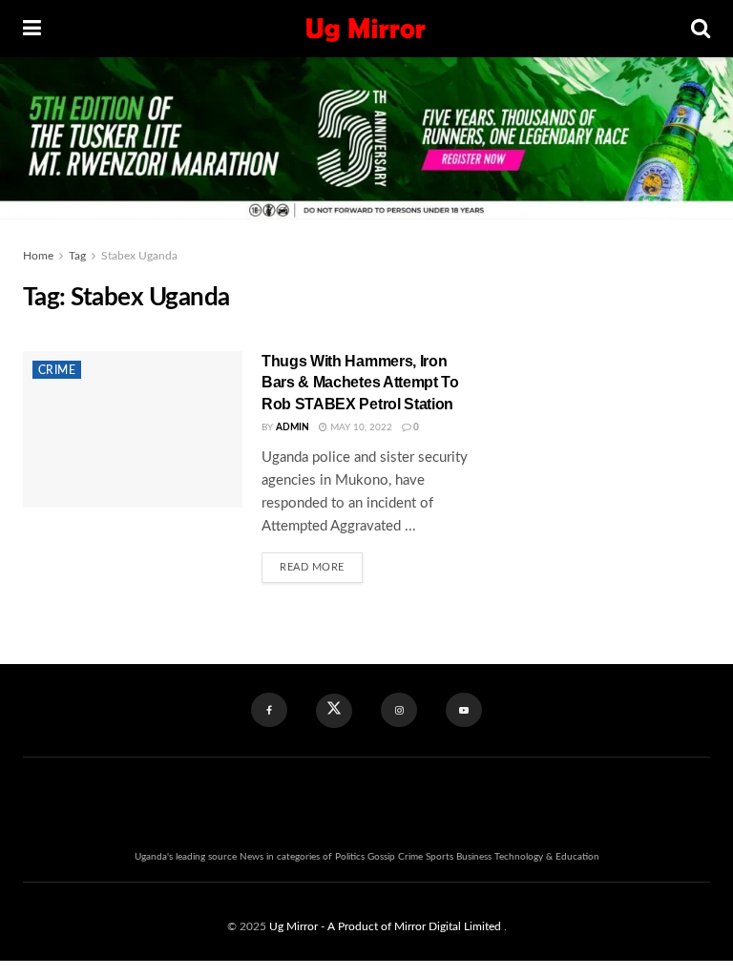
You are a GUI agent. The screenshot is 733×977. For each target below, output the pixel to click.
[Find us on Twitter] (334, 711)
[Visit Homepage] (366, 28)
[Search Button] (700, 28)
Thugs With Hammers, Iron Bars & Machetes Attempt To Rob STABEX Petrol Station (360, 382)
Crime (56, 370)
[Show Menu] (32, 28)
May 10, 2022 (359, 427)
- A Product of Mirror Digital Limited (412, 926)
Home (38, 255)
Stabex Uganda (139, 255)
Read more (321, 562)
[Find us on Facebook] (269, 710)
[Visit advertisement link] (605, 353)
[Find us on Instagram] (399, 710)
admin (292, 427)
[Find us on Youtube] (464, 710)
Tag (77, 255)
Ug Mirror (293, 926)
